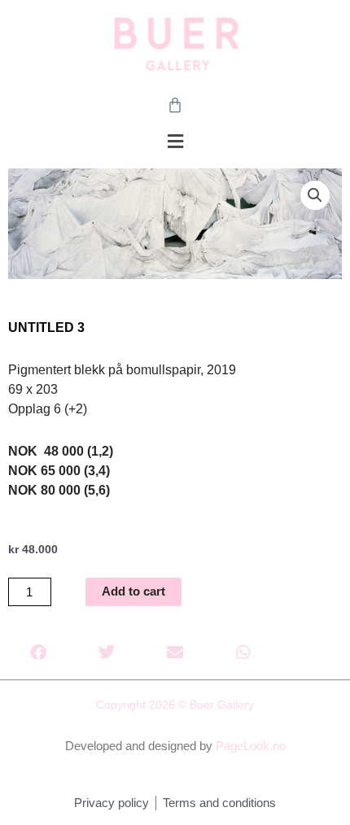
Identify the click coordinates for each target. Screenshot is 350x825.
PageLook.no (251, 746)
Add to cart (133, 591)
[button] (175, 142)
